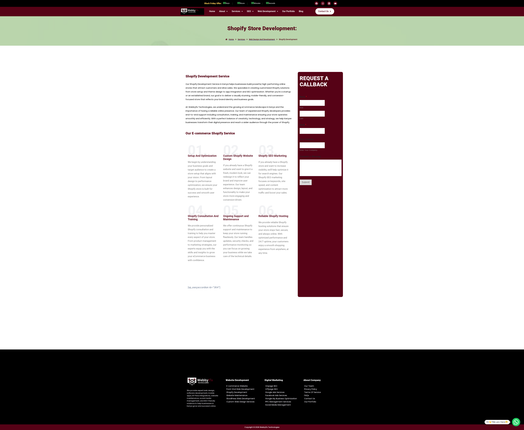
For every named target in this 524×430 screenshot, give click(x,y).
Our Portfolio (288, 11)
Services (236, 11)
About (222, 11)
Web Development (267, 11)
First (301, 108)
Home (212, 11)
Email (303, 125)
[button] (223, 11)
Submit (305, 182)
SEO (249, 11)
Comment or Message (310, 156)
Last (301, 118)
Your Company (307, 139)
